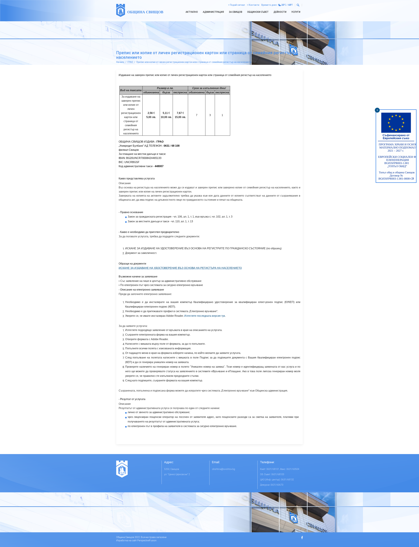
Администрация (213, 12)
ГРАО (130, 62)
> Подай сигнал (236, 5)
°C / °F (287, 5)
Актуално (192, 12)
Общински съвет (258, 12)
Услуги (295, 12)
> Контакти (253, 5)
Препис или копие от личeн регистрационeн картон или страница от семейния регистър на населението (193, 62)
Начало (120, 62)
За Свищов (235, 12)
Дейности (279, 12)
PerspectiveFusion (146, 540)
